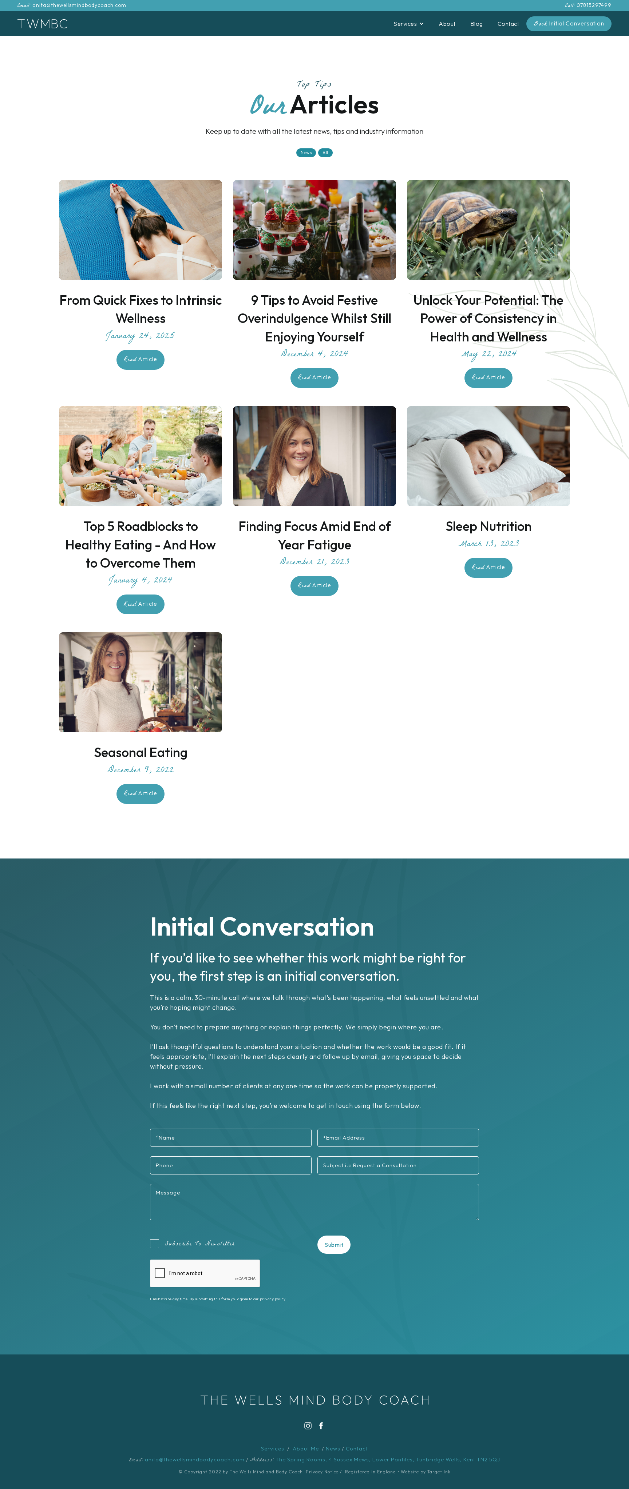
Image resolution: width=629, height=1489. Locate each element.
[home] (42, 23)
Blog (476, 23)
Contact (508, 23)
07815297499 (594, 5)
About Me (306, 1448)
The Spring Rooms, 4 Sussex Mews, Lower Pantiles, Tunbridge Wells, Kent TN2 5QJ (388, 1459)
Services (272, 1448)
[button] (408, 23)
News (333, 1448)
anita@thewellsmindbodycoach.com (79, 5)
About (447, 23)
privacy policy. (273, 1299)
